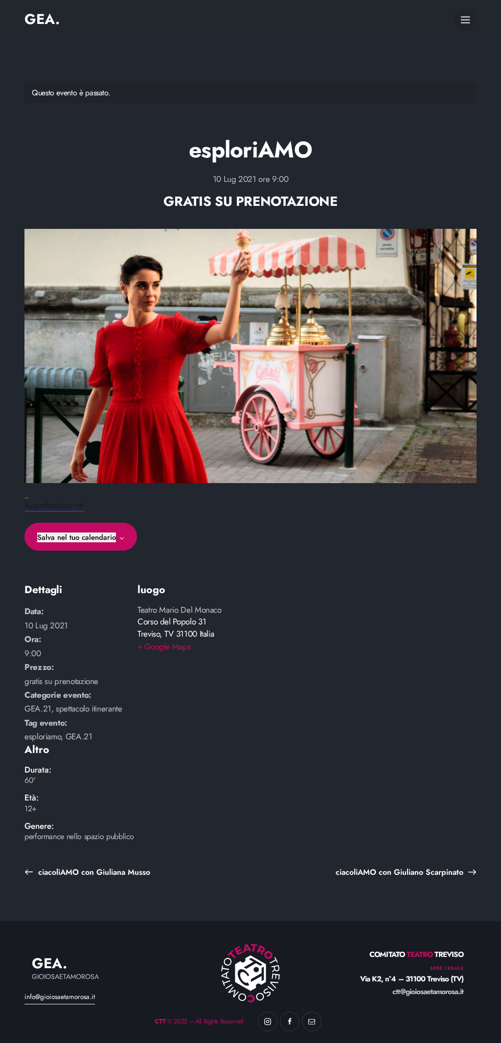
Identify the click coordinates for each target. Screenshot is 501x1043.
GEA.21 (37, 708)
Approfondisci (49, 505)
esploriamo (42, 736)
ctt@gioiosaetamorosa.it (427, 991)
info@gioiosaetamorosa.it (59, 996)
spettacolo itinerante (89, 708)
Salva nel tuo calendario (76, 537)
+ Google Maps (163, 646)
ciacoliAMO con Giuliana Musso (93, 872)
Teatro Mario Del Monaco (179, 610)
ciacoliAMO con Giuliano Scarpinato (401, 872)
